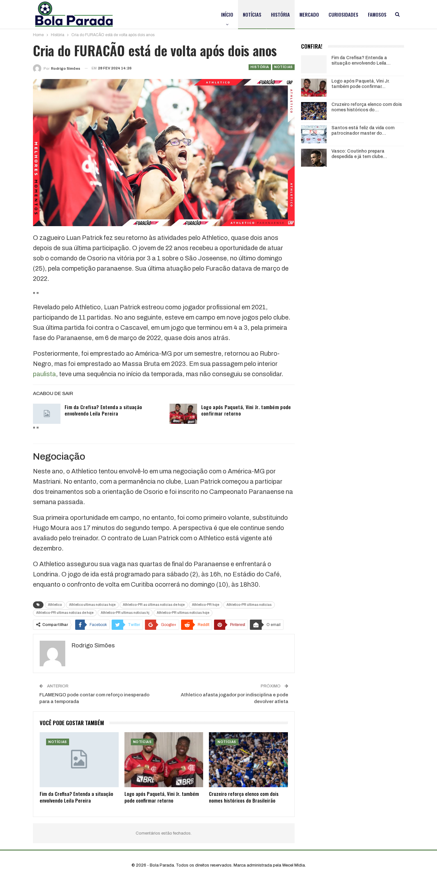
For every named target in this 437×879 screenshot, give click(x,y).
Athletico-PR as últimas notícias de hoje (154, 604)
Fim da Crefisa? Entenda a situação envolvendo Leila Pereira (103, 410)
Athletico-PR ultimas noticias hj (125, 612)
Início (227, 14)
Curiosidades (343, 14)
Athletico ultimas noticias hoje (92, 604)
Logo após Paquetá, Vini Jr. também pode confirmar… (360, 84)
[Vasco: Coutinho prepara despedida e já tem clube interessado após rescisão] (314, 158)
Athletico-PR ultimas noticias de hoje (64, 612)
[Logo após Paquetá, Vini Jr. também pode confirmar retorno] (183, 414)
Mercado (309, 14)
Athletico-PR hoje (205, 604)
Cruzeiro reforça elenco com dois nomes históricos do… (366, 107)
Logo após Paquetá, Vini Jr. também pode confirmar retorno (246, 410)
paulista (44, 373)
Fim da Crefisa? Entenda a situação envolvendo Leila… (361, 60)
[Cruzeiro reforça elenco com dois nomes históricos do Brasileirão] (248, 760)
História (280, 14)
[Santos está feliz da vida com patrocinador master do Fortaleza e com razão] (314, 134)
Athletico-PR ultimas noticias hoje (183, 612)
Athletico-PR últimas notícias (249, 604)
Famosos (377, 14)
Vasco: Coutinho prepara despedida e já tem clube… (359, 154)
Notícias (252, 14)
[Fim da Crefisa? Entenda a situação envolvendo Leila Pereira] (46, 414)
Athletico (55, 604)
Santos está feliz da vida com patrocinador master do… (362, 130)
